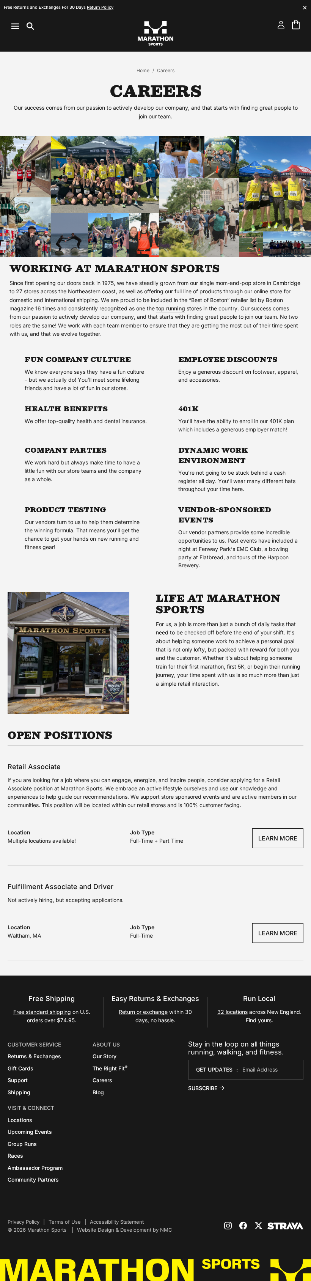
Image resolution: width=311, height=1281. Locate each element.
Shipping (19, 1092)
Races (15, 1155)
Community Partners (33, 1179)
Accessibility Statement (117, 1222)
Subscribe (202, 1088)
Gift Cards (20, 1068)
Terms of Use (65, 1222)
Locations (20, 1120)
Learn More (277, 838)
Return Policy (100, 7)
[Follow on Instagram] (228, 1226)
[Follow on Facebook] (243, 1226)
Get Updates (214, 1069)
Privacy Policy (23, 1222)
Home (143, 70)
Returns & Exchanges (34, 1056)
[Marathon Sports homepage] (155, 33)
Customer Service (34, 1044)
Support (18, 1080)
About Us (106, 1044)
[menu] (23, 26)
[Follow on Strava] (285, 1226)
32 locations (232, 1012)
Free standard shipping (42, 1012)
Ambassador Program (35, 1168)
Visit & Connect (31, 1108)
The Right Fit (110, 1068)
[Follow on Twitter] (258, 1226)
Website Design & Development (114, 1230)
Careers (102, 1080)
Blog (98, 1092)
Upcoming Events (30, 1131)
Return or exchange (143, 1012)
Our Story (104, 1056)
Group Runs (22, 1144)
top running (170, 308)
